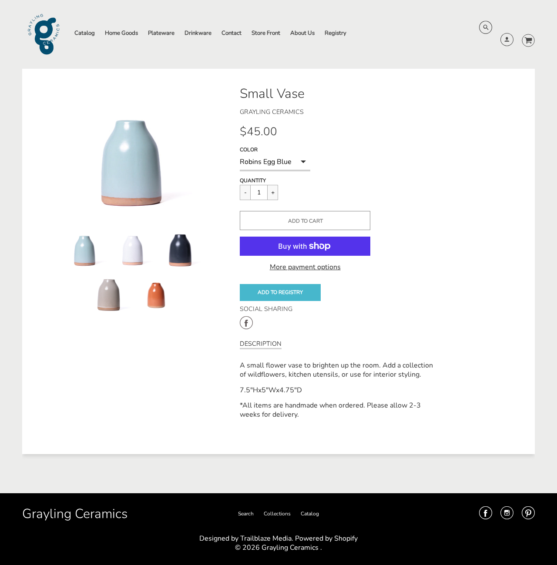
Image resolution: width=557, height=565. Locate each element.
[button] (305, 220)
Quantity (253, 180)
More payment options (305, 267)
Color (249, 149)
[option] (133, 148)
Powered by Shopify (326, 538)
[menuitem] (84, 33)
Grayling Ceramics (272, 111)
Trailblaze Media (266, 538)
